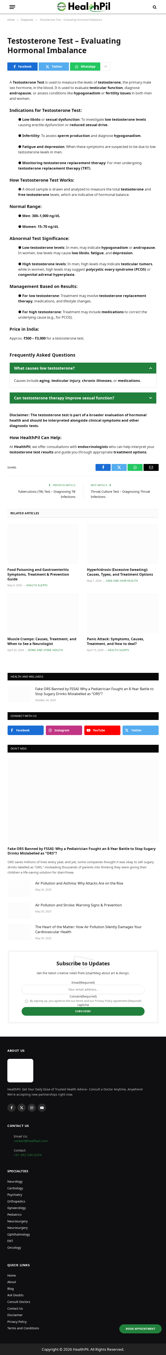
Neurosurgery (17, 1221)
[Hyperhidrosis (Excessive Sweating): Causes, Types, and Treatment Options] (123, 544)
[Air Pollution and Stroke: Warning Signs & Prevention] (19, 910)
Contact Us (15, 1308)
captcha (83, 1005)
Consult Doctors (18, 1302)
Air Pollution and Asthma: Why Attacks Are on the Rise (79, 883)
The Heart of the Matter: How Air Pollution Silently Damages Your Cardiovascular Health (88, 929)
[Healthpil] (83, 7)
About (11, 1282)
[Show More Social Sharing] (105, 66)
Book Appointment (140, 1329)
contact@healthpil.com (31, 1141)
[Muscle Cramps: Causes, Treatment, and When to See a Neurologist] (43, 613)
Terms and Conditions (23, 1328)
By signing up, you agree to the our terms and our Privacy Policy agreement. (85, 1001)
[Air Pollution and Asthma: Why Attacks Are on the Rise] (19, 888)
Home (11, 1275)
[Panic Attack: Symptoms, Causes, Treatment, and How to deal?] (123, 613)
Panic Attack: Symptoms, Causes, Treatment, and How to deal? (115, 641)
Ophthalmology (18, 1234)
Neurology (14, 1181)
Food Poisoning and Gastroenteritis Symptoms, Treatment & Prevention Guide (38, 574)
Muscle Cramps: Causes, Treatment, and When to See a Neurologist (41, 641)
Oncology (14, 1247)
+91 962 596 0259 (28, 1155)
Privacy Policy (17, 1321)
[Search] (154, 7)
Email (83, 982)
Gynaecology (16, 1208)
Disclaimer (15, 1315)
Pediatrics (14, 1214)
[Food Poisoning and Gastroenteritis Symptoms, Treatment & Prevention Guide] (43, 544)
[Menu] (12, 7)
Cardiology (15, 1188)
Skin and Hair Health (122, 581)
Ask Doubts (15, 1295)
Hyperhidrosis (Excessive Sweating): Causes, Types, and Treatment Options (120, 572)
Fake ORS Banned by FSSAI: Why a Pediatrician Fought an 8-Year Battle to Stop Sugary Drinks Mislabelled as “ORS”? (94, 691)
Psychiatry (14, 1195)
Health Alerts (37, 585)
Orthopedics (16, 1201)
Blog (10, 1289)
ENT (10, 1241)
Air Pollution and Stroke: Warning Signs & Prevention (78, 905)
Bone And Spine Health (45, 650)
